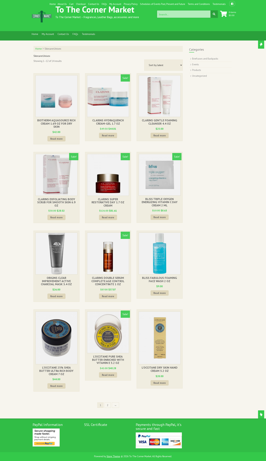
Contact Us (93, 4)
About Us (62, 4)
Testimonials (219, 4)
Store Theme (113, 456)
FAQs (104, 4)
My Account (115, 4)
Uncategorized (199, 75)
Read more (56, 138)
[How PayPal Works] (46, 437)
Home (53, 4)
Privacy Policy (131, 4)
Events (195, 64)
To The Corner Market (94, 9)
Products (196, 70)
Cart (71, 4)
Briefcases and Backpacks (205, 58)
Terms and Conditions (199, 4)
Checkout (81, 4)
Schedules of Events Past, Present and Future (162, 4)
